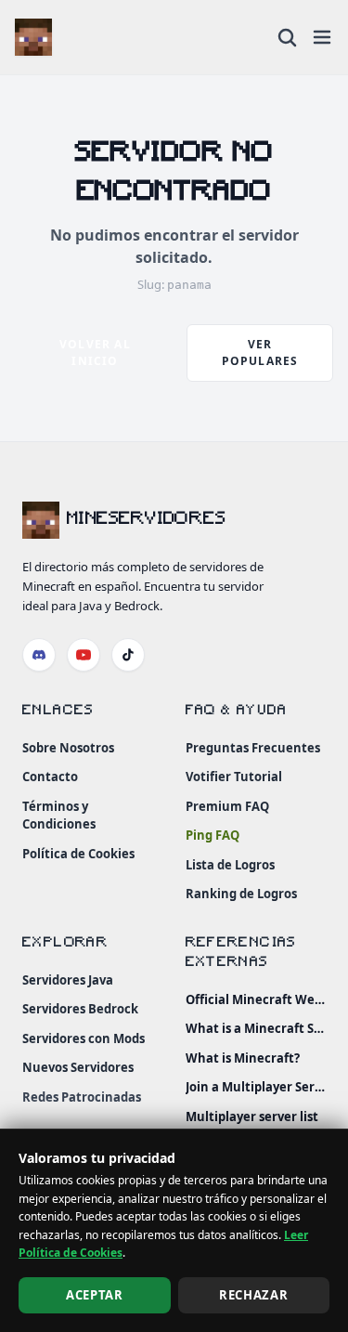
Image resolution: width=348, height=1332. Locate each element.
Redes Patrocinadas (81, 1097)
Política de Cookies (78, 853)
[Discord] (39, 655)
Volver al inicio (95, 352)
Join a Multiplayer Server (256, 1086)
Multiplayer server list (252, 1116)
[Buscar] (286, 37)
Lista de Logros (230, 864)
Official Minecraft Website (256, 999)
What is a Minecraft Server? (256, 1028)
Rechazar (253, 1294)
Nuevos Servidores (78, 1067)
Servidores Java (67, 980)
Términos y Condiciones (59, 815)
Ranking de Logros (241, 893)
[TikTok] (128, 655)
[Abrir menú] (322, 37)
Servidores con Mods (83, 1038)
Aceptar (94, 1294)
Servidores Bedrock (80, 1008)
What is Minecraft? (243, 1058)
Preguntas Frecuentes (253, 747)
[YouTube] (83, 655)
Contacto (50, 776)
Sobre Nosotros (68, 747)
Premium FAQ (227, 806)
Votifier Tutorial (234, 776)
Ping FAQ (212, 835)
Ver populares (260, 352)
